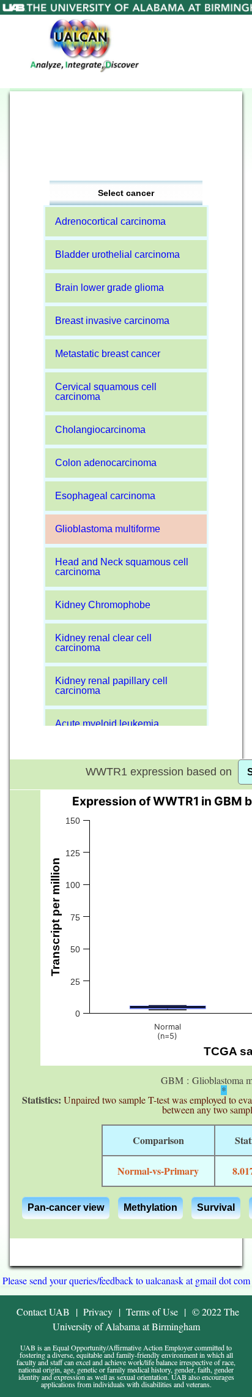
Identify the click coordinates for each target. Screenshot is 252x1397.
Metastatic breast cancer (107, 353)
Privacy (98, 1311)
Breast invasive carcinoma (112, 320)
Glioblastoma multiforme (107, 529)
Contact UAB (43, 1311)
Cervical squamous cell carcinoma (106, 392)
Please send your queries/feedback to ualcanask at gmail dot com (126, 1280)
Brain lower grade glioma (109, 287)
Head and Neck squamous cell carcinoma (121, 567)
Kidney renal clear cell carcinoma (103, 643)
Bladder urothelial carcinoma (117, 254)
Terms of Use (152, 1311)
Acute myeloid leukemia (107, 723)
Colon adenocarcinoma (106, 463)
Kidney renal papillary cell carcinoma (111, 686)
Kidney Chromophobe (102, 605)
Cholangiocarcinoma (100, 429)
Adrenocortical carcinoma (110, 221)
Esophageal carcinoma (105, 496)
